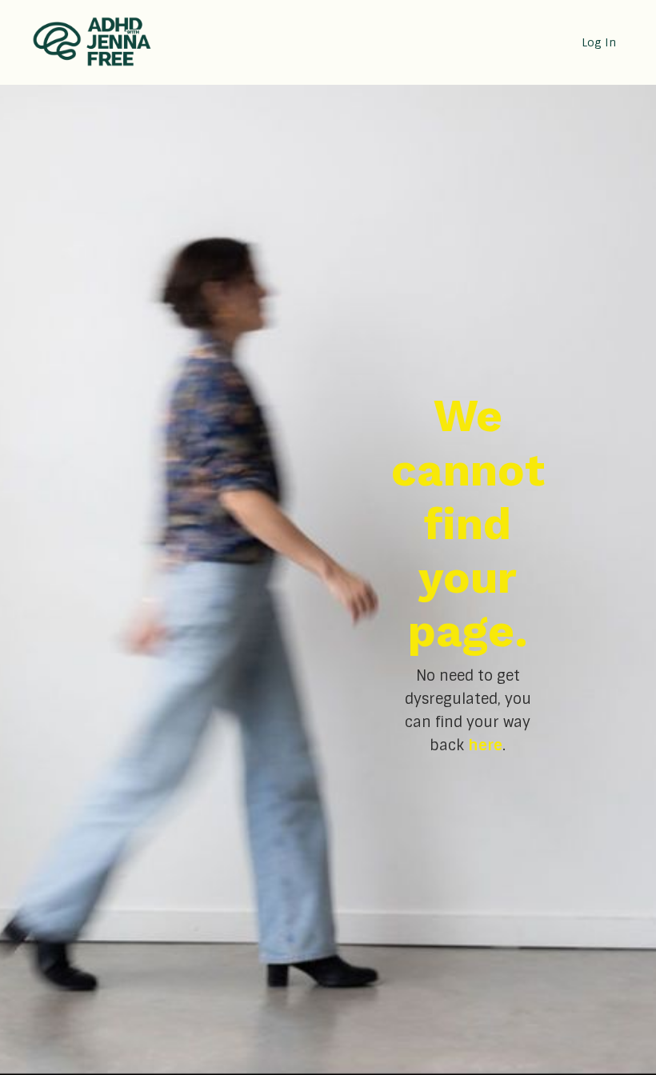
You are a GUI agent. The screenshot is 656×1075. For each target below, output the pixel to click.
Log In (599, 42)
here (485, 745)
